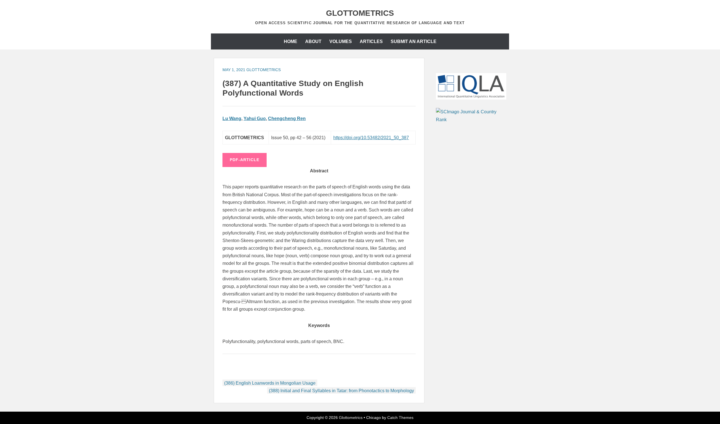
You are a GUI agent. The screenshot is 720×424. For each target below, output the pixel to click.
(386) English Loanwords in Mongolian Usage (270, 383)
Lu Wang (231, 118)
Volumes (340, 41)
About (313, 41)
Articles (371, 41)
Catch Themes (400, 417)
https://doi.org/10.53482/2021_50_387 (371, 137)
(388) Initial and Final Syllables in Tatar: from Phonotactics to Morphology (341, 390)
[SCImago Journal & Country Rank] (471, 119)
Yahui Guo (255, 118)
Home (290, 41)
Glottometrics (360, 13)
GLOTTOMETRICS (263, 69)
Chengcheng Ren (287, 118)
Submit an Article (413, 41)
